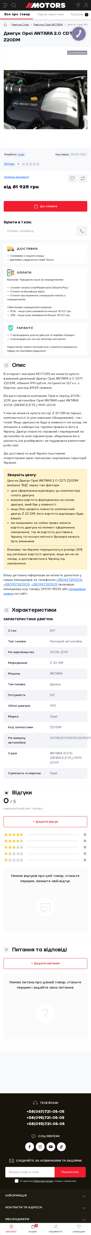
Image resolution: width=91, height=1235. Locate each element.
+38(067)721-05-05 (45, 1112)
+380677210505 (69, 580)
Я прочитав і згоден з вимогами (48, 1181)
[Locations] (78, 5)
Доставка (27, 249)
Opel (21, 154)
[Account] (86, 5)
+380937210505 (44, 585)
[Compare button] (82, 178)
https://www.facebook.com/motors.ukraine (29, 1146)
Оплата (24, 273)
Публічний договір (43, 1181)
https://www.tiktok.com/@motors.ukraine (61, 1146)
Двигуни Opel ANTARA (48, 24)
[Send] (82, 231)
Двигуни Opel (20, 24)
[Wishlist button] (72, 178)
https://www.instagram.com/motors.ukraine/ (40, 1146)
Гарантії (25, 328)
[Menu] (6, 5)
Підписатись (70, 1172)
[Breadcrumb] (5, 25)
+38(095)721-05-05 (45, 1118)
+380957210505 (17, 585)
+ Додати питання (45, 963)
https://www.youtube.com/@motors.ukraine (50, 1146)
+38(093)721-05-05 (45, 1124)
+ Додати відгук (45, 822)
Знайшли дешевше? (16, 177)
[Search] (13, 5)
